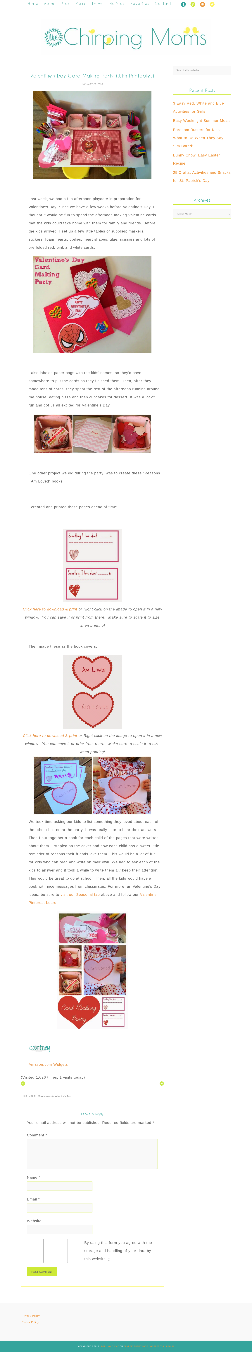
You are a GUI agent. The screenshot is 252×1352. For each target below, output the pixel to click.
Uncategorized (45, 1096)
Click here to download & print (51, 609)
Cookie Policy (30, 1322)
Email (33, 1199)
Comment (37, 1135)
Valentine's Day (63, 1096)
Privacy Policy (31, 1315)
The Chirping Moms (126, 37)
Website (34, 1221)
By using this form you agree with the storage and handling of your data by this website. (118, 1251)
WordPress (157, 1346)
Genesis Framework (136, 1346)
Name (33, 1177)
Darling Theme (110, 1346)
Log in (170, 1346)
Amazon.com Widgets (48, 1064)
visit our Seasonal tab (80, 894)
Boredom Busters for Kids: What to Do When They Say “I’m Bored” (198, 138)
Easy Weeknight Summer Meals (202, 121)
